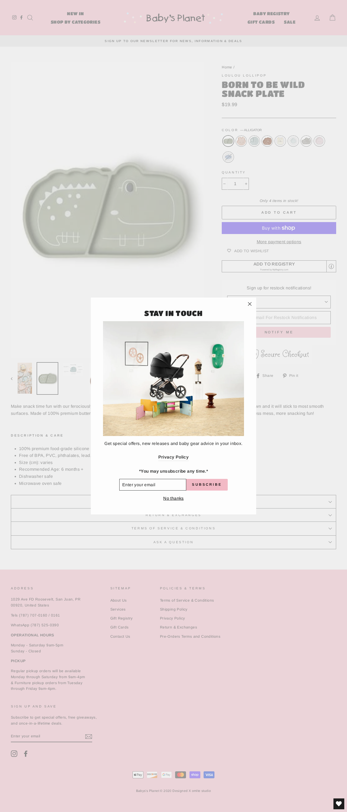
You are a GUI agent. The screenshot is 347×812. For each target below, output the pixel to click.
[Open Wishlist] (338, 803)
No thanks (173, 498)
